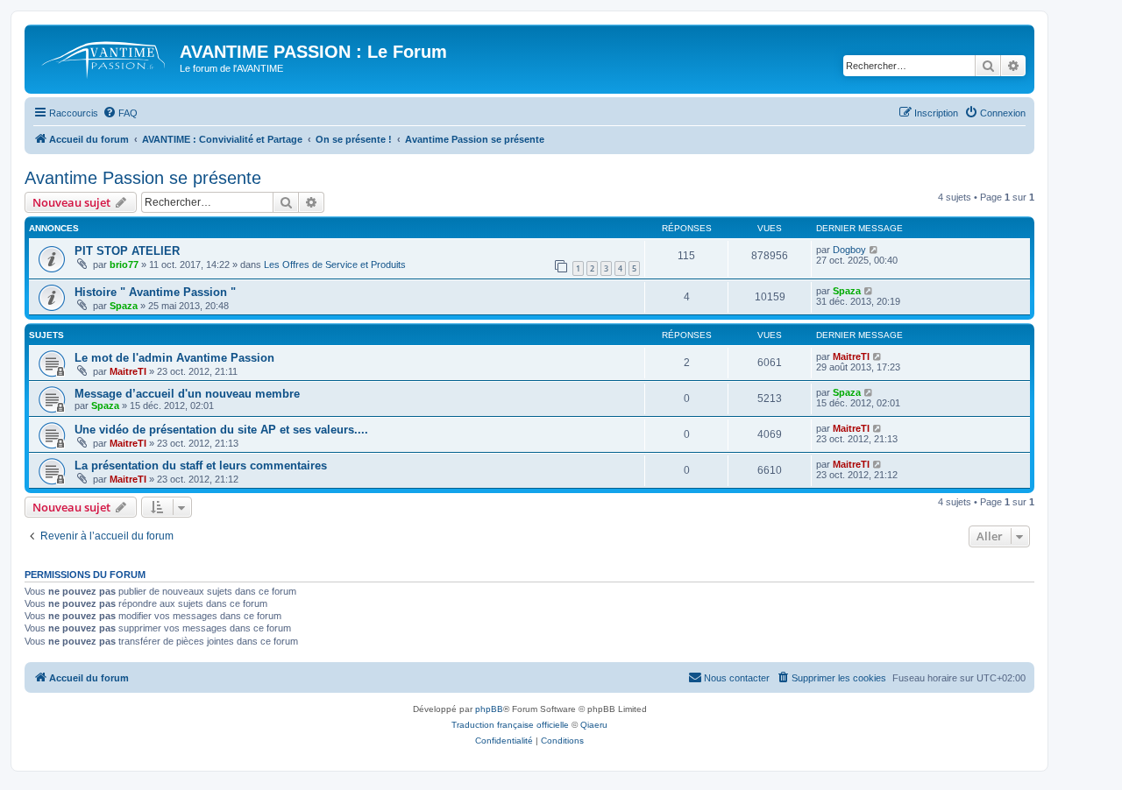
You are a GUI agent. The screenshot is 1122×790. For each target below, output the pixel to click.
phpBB (489, 709)
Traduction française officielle (510, 725)
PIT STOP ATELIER (127, 250)
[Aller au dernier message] (874, 249)
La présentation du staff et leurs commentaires (201, 465)
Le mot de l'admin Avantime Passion (174, 357)
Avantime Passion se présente (143, 177)
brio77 (124, 264)
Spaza (124, 305)
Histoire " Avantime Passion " (155, 292)
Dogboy (849, 249)
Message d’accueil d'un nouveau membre (187, 393)
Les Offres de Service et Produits (335, 264)
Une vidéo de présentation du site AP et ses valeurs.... (221, 429)
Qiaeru (593, 725)
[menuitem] (120, 112)
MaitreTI (128, 371)
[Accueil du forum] (104, 57)
